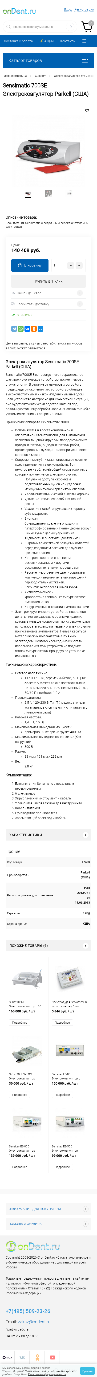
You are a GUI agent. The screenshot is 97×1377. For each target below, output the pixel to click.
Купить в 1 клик (48, 281)
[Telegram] (14, 329)
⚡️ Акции (47, 41)
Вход (68, 9)
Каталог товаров (25, 60)
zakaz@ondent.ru (34, 1321)
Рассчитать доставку (32, 304)
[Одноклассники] (34, 329)
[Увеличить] (48, 151)
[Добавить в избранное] (87, 111)
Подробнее (19, 1022)
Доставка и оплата (18, 41)
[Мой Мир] (40, 329)
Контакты (68, 41)
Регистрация (84, 9)
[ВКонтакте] (27, 329)
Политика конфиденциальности (47, 1374)
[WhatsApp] (21, 329)
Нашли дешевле (29, 293)
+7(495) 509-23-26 (28, 1311)
